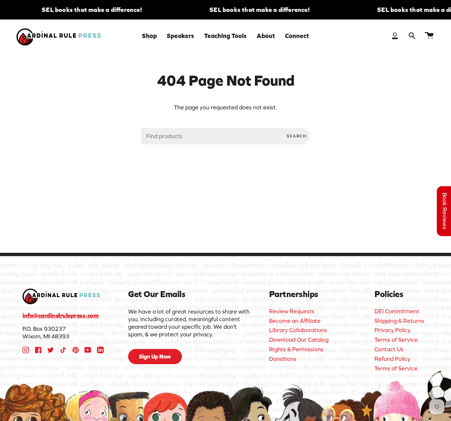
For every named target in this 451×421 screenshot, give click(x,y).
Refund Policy (392, 359)
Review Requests (291, 311)
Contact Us (388, 349)
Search (296, 136)
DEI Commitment (396, 311)
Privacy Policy (392, 330)
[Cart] (429, 35)
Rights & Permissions (296, 349)
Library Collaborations (298, 330)
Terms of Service (396, 339)
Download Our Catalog (299, 339)
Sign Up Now (155, 356)
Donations (282, 359)
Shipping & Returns (399, 321)
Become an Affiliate (295, 321)
